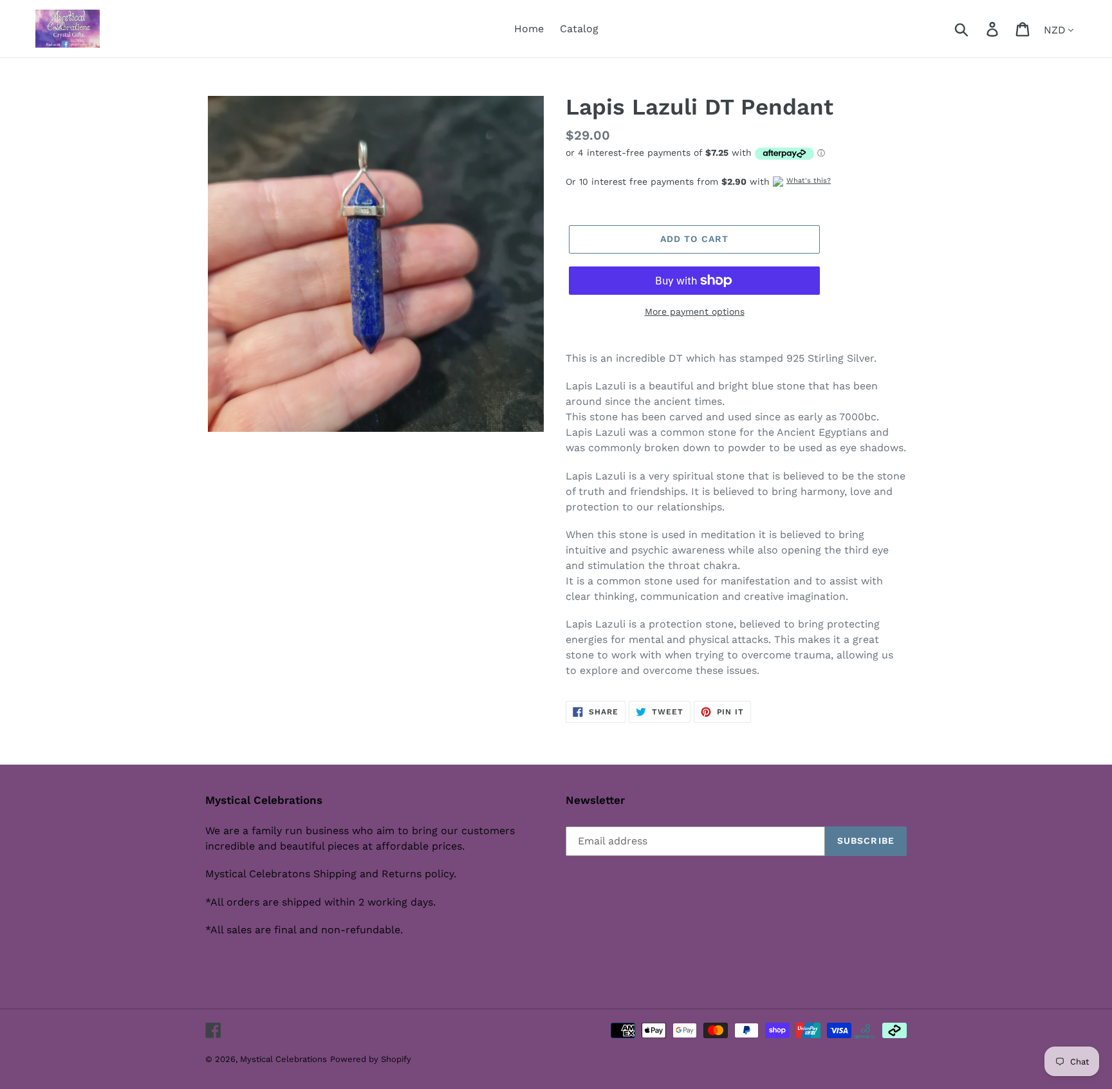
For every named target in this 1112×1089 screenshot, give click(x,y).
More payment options (695, 311)
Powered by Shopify (370, 1059)
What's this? (808, 180)
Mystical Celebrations (283, 1059)
